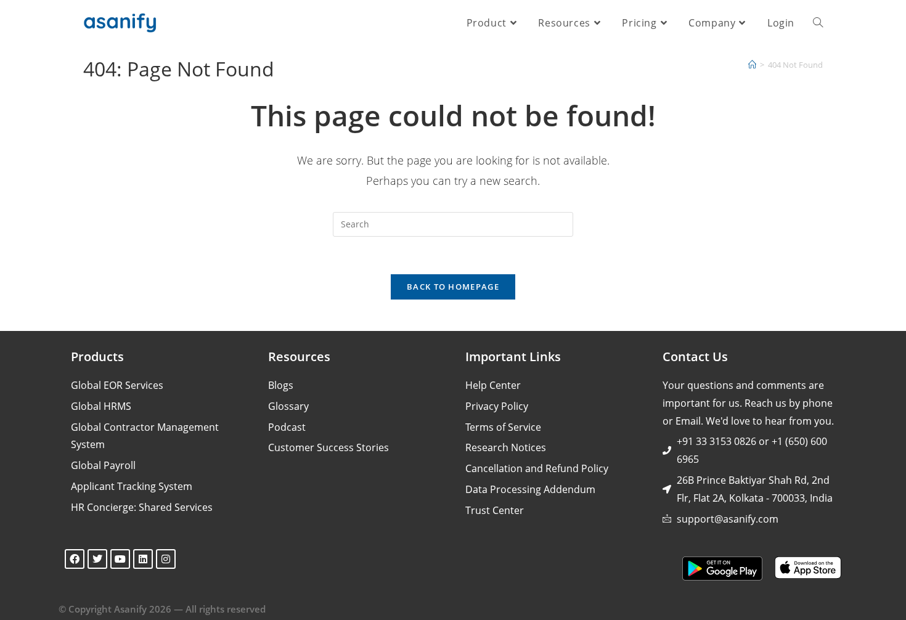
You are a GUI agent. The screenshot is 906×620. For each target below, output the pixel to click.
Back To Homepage (453, 286)
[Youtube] (120, 559)
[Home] (752, 64)
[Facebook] (74, 559)
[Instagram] (166, 559)
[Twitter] (97, 559)
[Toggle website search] (818, 23)
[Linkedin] (143, 559)
